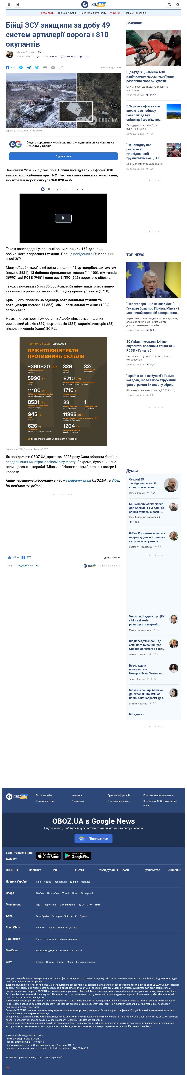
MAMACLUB (66, 950)
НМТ (97, 904)
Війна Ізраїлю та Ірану (93, 12)
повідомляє (82, 254)
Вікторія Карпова (138, 703)
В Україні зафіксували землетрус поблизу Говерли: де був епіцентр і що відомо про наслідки (143, 113)
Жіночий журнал (85, 962)
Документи (78, 801)
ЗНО (89, 904)
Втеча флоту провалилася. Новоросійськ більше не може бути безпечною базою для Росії (145, 670)
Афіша (39, 962)
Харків (47, 881)
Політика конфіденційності (158, 795)
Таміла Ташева (137, 679)
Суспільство (152, 870)
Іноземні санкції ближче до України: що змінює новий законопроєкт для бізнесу (146, 694)
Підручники (50, 904)
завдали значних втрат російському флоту (41, 462)
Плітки (50, 962)
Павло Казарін (137, 493)
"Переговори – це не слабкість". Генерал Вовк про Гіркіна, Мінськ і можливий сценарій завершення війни (152, 308)
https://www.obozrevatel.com (126, 978)
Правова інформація (119, 795)
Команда (77, 795)
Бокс (75, 893)
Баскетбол (53, 893)
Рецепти (40, 927)
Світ (54, 870)
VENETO (115, 12)
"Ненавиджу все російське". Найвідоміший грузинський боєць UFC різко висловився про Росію (144, 151)
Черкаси (86, 881)
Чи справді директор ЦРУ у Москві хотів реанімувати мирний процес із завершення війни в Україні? (147, 620)
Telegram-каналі (78, 480)
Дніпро (74, 881)
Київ (38, 881)
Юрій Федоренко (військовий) (144, 517)
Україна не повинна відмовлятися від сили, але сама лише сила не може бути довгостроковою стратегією (152, 322)
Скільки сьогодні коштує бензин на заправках (147, 88)
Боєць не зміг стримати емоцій (144, 163)
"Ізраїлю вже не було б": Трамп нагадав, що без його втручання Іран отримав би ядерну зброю (151, 380)
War (39, 52)
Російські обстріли (135, 12)
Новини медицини (46, 950)
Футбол (40, 893)
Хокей (65, 893)
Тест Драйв (42, 916)
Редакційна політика (28, 565)
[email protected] (48, 1048)
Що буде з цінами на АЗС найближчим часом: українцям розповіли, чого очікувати (150, 76)
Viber (115, 480)
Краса (60, 962)
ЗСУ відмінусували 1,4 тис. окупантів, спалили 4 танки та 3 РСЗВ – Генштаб (150, 346)
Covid (79, 950)
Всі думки (135, 714)
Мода (70, 962)
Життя (79, 870)
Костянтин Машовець (140, 547)
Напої (52, 927)
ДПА (81, 904)
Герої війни (47, 12)
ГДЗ (38, 904)
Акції (73, 916)
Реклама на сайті (45, 801)
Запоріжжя (60, 881)
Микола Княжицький (140, 630)
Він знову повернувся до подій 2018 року (150, 390)
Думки (132, 470)
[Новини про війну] (89, 566)
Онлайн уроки (68, 904)
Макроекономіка (69, 939)
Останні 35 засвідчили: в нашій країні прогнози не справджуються (143, 483)
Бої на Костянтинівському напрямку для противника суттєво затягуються (147, 537)
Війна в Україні (67, 12)
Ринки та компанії (46, 939)
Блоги (125, 870)
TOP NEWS (135, 255)
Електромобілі (60, 916)
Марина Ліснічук (25, 52)
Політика (35, 870)
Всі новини (174, 870)
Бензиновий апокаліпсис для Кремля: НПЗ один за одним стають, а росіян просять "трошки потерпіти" (146, 508)
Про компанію (44, 795)
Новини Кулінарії (67, 927)
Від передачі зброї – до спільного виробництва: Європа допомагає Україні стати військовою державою (147, 645)
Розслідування (108, 870)
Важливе (134, 23)
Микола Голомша (138, 654)
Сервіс (83, 916)
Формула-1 (87, 893)
